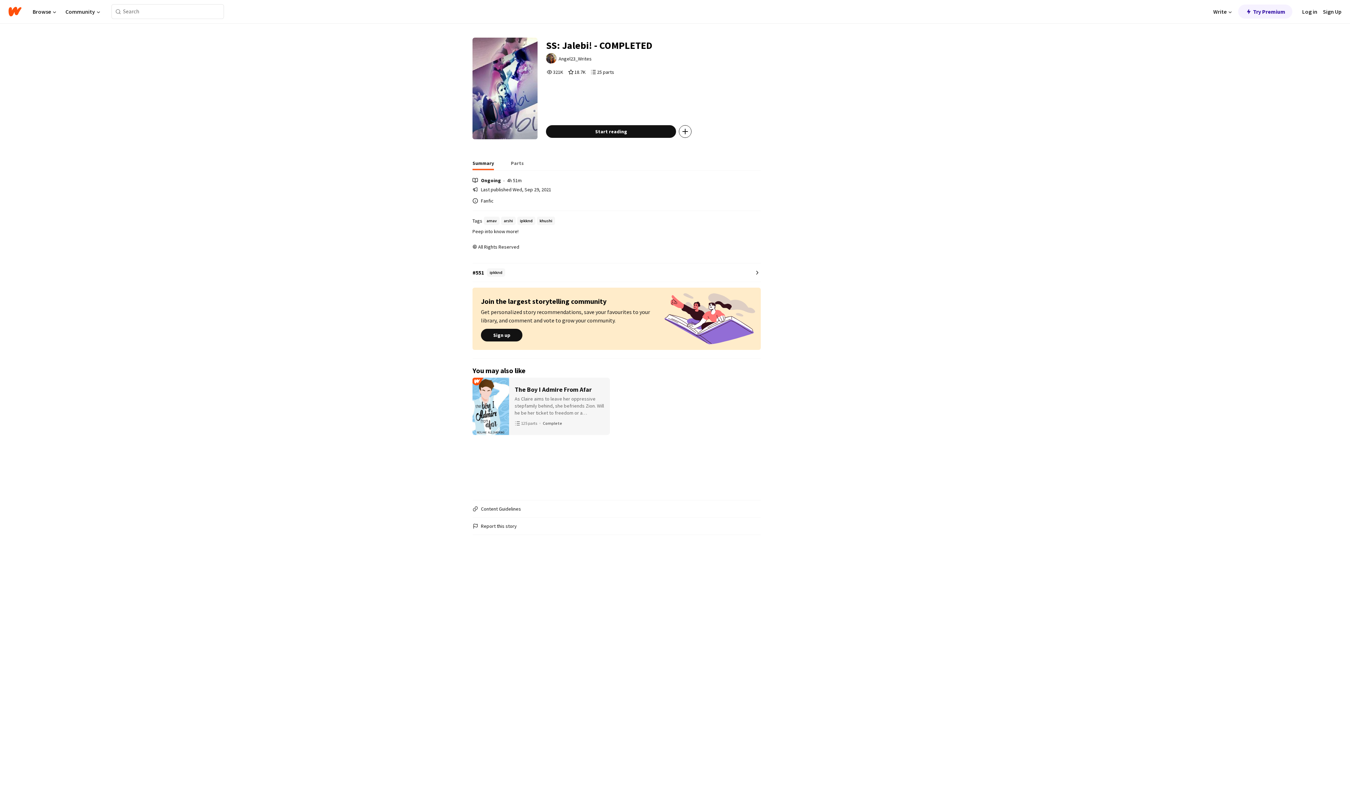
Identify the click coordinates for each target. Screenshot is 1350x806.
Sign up (501, 335)
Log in (1309, 11)
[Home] (14, 12)
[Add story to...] (685, 131)
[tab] (483, 165)
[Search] (118, 11)
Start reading (611, 131)
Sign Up (1332, 11)
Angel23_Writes (575, 59)
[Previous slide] (481, 436)
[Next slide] (751, 436)
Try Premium (1269, 11)
